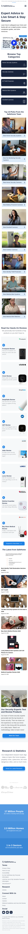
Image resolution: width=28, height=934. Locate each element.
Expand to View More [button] (12, 543)
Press (4, 905)
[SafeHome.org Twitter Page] (11, 912)
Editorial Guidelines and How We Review (14, 903)
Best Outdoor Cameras (10, 249)
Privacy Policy (6, 868)
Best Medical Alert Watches (11, 316)
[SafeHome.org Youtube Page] (3, 912)
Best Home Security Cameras (12, 182)
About (4, 896)
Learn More (14, 2)
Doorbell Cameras (8, 99)
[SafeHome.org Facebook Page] (7, 912)
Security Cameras (7, 72)
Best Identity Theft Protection (12, 272)
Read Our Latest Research (14, 768)
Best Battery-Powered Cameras (13, 205)
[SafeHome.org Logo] (8, 6)
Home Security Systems (9, 62)
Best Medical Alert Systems (11, 294)
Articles (4, 890)
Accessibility (5, 873)
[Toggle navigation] (25, 5)
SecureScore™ (6, 883)
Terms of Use (6, 870)
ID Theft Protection (8, 81)
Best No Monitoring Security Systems (11, 159)
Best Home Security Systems (12, 135)
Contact (4, 898)
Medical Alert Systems (9, 90)
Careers (4, 901)
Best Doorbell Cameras (10, 227)
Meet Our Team (14, 735)
